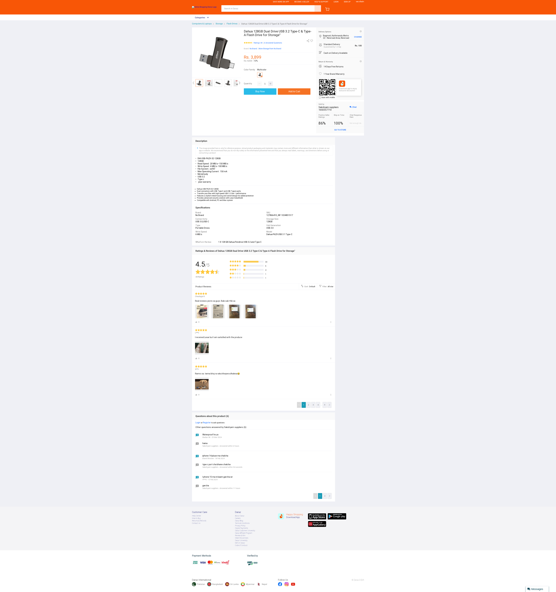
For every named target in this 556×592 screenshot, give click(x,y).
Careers (237, 518)
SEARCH (317, 8)
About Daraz (239, 516)
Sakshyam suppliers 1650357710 (329, 108)
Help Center (196, 516)
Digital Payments (241, 528)
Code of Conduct (241, 545)
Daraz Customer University (245, 531)
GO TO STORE (340, 130)
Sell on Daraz (240, 543)
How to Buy (196, 518)
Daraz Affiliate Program (243, 533)
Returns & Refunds (199, 521)
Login (336, 2)
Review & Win (240, 536)
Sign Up (347, 2)
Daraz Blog (239, 521)
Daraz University (241, 540)
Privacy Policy (240, 526)
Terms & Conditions (242, 523)
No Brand (253, 49)
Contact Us (196, 523)
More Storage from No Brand (270, 49)
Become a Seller (301, 2)
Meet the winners (241, 538)
